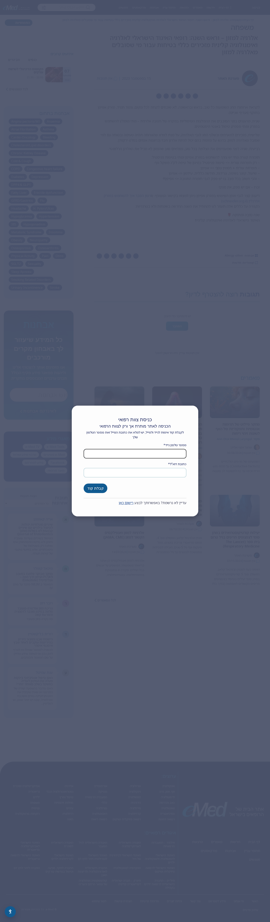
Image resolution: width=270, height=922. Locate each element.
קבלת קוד (95, 488)
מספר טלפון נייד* (174, 445)
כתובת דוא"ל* (177, 464)
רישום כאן (126, 503)
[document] (135, 461)
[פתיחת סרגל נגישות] (10, 911)
